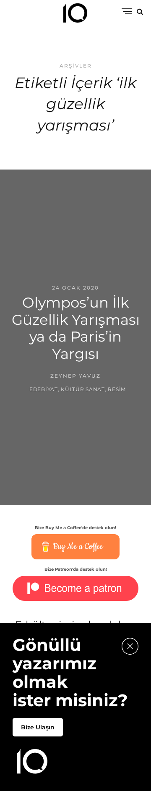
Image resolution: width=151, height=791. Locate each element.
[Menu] (127, 12)
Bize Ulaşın (38, 727)
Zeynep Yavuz (75, 376)
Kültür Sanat (83, 389)
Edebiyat (43, 389)
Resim (117, 389)
